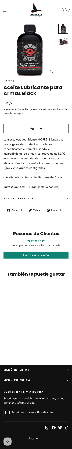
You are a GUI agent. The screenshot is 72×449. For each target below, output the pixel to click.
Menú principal (18, 380)
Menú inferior (16, 370)
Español (34, 438)
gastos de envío (38, 109)
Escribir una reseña (36, 255)
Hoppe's (9, 81)
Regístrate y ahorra (23, 392)
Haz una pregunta (18, 198)
